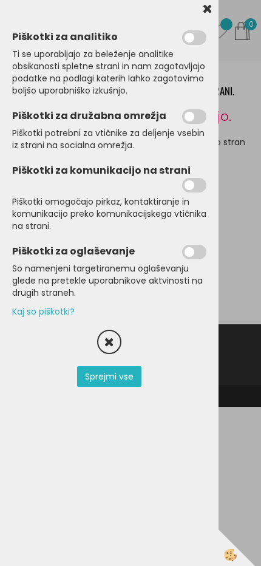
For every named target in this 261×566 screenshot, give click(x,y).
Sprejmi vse (109, 376)
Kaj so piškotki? (43, 311)
